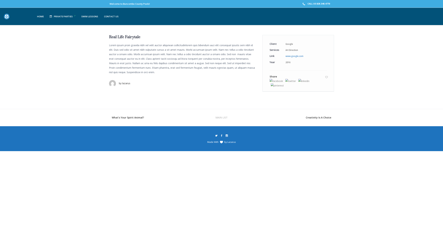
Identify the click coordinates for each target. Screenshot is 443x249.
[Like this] (326, 77)
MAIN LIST (221, 117)
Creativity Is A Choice (318, 117)
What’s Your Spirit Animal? (128, 117)
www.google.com (294, 56)
